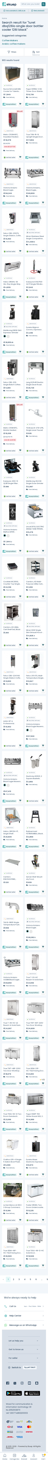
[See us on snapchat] (38, 1383)
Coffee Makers (10, 40)
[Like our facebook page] (9, 1383)
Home (4, 18)
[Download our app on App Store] (32, 1394)
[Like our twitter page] (16, 1383)
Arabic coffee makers (13, 43)
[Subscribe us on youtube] (31, 1383)
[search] (43, 4)
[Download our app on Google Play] (14, 1394)
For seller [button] (13, 1358)
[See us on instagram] (24, 1383)
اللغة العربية (29, 1367)
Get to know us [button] (16, 1349)
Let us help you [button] (16, 1341)
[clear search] (40, 4)
